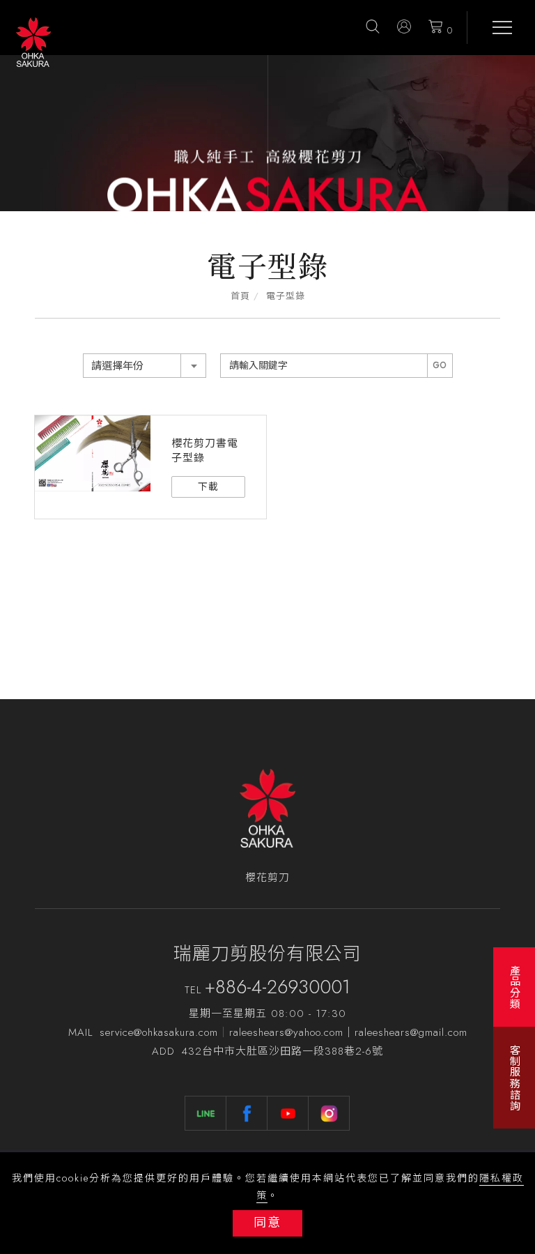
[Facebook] (247, 1113)
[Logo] (33, 41)
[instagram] (329, 1113)
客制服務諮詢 (514, 1077)
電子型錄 (285, 296)
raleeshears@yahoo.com (286, 1032)
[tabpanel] (267, 133)
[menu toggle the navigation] (496, 27)
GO (440, 365)
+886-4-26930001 (277, 986)
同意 (267, 1223)
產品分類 (514, 987)
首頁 (240, 296)
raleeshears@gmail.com (411, 1032)
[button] (373, 26)
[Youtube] (288, 1113)
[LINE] (205, 1113)
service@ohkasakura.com (159, 1032)
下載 (208, 487)
